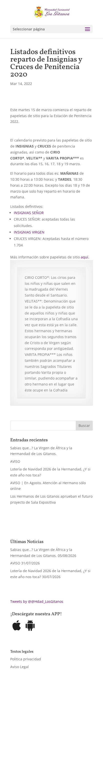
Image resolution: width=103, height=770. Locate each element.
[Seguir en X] (24, 744)
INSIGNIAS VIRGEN (29, 232)
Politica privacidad (25, 659)
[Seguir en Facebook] (14, 744)
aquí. (85, 257)
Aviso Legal (19, 666)
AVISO (15, 461)
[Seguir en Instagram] (34, 744)
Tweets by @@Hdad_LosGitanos (36, 601)
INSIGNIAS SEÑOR (29, 212)
